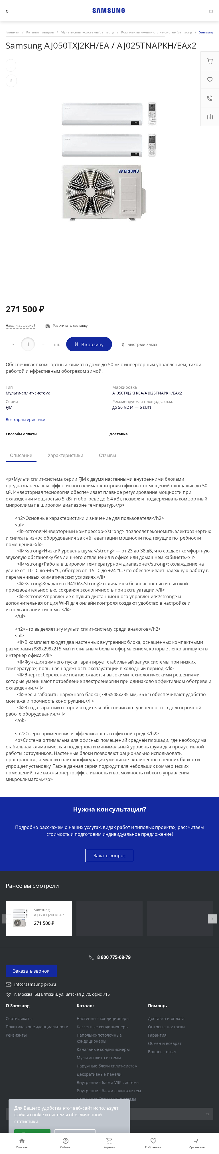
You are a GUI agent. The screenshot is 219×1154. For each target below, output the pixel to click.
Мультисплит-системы (99, 1057)
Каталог (85, 1005)
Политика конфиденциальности (37, 1026)
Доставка (119, 434)
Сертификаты (19, 1018)
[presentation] (6, 918)
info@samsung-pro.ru (35, 984)
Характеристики (65, 455)
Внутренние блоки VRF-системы (108, 1082)
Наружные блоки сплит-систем (107, 1066)
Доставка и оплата (166, 1018)
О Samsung (17, 1005)
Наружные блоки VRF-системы (106, 1099)
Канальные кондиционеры (103, 1049)
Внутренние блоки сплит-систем (109, 1090)
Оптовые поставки (166, 1026)
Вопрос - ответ (162, 1051)
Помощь (157, 1005)
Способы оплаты (21, 434)
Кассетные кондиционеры (103, 1026)
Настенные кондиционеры (103, 1018)
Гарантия (157, 1035)
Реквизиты (16, 1035)
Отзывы (107, 455)
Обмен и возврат (165, 1043)
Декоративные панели (99, 1074)
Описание (21, 455)
